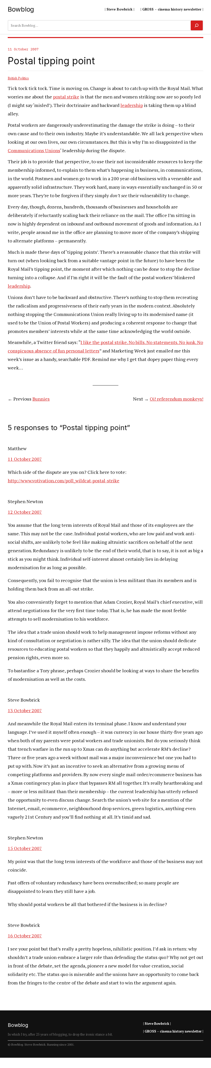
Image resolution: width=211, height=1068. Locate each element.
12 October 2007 (25, 512)
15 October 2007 (25, 848)
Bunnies (41, 399)
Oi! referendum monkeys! (176, 399)
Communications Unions (34, 150)
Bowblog (21, 9)
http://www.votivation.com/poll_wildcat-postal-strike (63, 480)
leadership (131, 105)
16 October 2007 (25, 936)
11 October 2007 (25, 459)
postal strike (66, 97)
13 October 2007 (25, 710)
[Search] (197, 25)
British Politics (18, 78)
